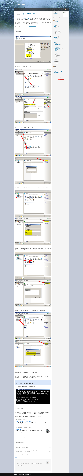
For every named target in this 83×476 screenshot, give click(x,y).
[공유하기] (18, 438)
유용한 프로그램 (57, 45)
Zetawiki (55, 67)
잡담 (55, 59)
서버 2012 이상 (57, 39)
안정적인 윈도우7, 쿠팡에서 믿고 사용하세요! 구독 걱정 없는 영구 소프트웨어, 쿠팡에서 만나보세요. (32, 423)
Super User (55, 73)
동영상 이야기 (57, 49)
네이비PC (18, 429)
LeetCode (57, 54)
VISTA (55, 25)
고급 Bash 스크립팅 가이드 (58, 71)
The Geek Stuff (56, 72)
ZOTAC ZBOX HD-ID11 (32, 26)
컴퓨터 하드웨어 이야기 (58, 48)
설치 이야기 (57, 27)
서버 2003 (56, 38)
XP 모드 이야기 (58, 32)
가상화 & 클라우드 (57, 44)
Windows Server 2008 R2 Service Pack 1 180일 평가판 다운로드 (25, 450)
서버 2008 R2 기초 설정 (19, 452)
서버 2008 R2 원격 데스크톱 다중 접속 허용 (22, 451)
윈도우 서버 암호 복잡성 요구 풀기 (21, 446)
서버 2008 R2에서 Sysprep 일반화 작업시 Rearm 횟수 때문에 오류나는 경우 (27, 444)
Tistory (23, 474)
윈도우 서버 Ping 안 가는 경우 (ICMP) (21, 447)
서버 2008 (22, 14)
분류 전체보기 (57, 21)
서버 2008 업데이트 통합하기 (20, 448)
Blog (16, 9)
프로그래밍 (56, 53)
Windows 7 (56, 26)
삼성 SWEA (57, 56)
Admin (29, 9)
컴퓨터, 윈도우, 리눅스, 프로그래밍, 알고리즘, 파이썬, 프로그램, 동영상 (29, 463)
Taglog (19, 9)
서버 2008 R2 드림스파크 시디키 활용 (21, 454)
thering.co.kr (29, 474)
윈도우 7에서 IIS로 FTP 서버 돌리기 (26, 18)
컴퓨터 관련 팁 (57, 47)
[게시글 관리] (20, 438)
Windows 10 (56, 37)
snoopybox (20, 4)
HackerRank (57, 55)
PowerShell (56, 42)
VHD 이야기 (57, 30)
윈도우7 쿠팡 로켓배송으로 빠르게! (24, 421)
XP (55, 24)
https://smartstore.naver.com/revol (22, 427)
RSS (67, 9)
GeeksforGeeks (56, 68)
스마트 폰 (56, 50)
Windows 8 (56, 36)
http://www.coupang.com (20, 419)
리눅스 (55, 43)
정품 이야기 (57, 33)
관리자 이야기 (57, 31)
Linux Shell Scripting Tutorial (58, 70)
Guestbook (25, 9)
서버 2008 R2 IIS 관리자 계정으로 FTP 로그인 (26, 13)
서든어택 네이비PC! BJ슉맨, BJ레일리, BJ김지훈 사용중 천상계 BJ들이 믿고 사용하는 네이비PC (29, 431)
